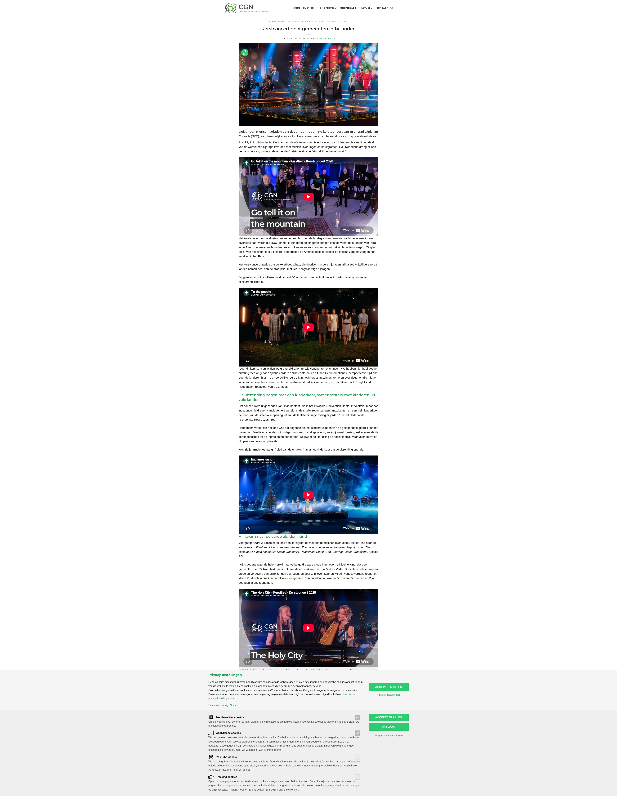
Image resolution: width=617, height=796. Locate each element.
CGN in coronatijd (279, 22)
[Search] (391, 8)
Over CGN (309, 8)
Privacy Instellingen (388, 695)
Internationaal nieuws (335, 22)
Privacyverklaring (218, 705)
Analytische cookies (228, 733)
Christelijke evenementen (305, 22)
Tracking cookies (226, 777)
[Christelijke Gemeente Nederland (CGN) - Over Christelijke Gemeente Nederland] (246, 8)
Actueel (366, 8)
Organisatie (348, 8)
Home (296, 8)
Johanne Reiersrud (325, 38)
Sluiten (234, 705)
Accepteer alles (388, 687)
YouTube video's (226, 757)
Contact (382, 8)
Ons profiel (328, 8)
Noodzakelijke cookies (230, 717)
